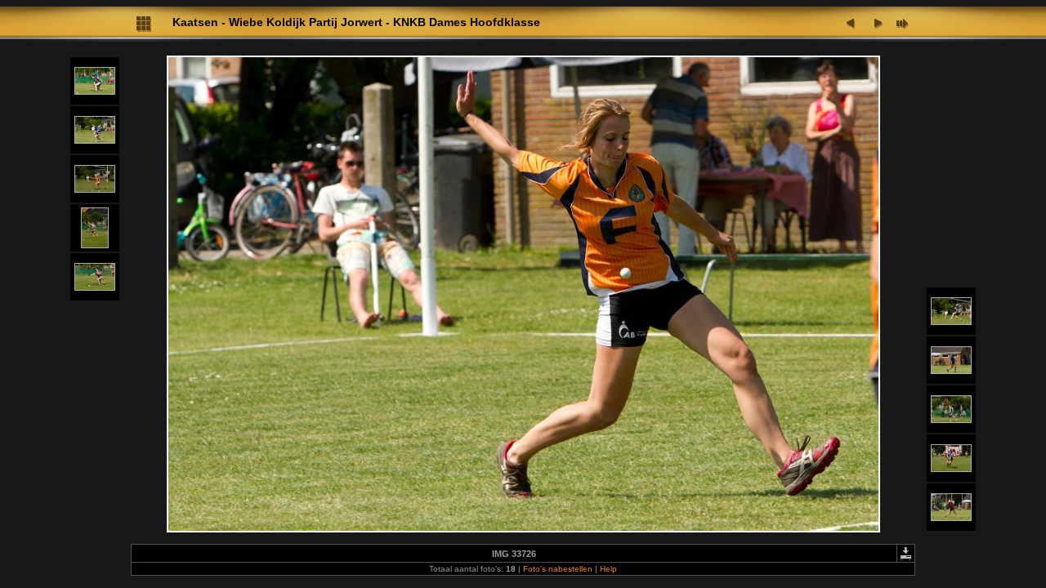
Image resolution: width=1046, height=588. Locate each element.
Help (608, 568)
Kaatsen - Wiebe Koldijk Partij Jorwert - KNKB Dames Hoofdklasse (356, 22)
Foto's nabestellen (557, 568)
